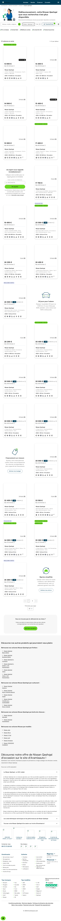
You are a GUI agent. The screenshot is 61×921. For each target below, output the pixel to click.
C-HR (37, 882)
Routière (25, 862)
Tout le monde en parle (9, 865)
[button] (33, 24)
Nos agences (6, 859)
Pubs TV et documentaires (10, 869)
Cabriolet (38, 859)
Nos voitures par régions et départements (40, 867)
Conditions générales (14, 903)
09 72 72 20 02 (7, 846)
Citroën (5, 887)
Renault (5, 882)
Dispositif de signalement (42, 905)
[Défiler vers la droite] (39, 24)
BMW (15, 891)
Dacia (4, 891)
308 (24, 887)
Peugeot (5, 884)
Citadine (25, 857)
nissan (20, 5)
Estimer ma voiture (46, 590)
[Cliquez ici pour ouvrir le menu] (58, 2)
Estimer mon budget (15, 471)
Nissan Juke (7, 730)
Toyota (16, 895)
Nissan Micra (7, 732)
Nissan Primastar (8, 740)
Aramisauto (4, 5)
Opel (4, 889)
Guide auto (39, 863)
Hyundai (16, 884)
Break (24, 864)
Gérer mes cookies (17, 905)
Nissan (5, 897)
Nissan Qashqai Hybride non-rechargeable (7, 700)
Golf (37, 887)
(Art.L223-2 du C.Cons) (17, 195)
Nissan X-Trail (7, 735)
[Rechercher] (19, 24)
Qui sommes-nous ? (8, 857)
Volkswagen (6, 893)
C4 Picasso (26, 893)
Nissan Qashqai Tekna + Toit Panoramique (7, 676)
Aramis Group (6, 871)
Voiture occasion (13, 5)
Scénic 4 (38, 893)
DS (15, 897)
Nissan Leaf (7, 738)
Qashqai (38, 895)
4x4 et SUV (39, 857)
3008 (24, 889)
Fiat (15, 882)
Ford (15, 889)
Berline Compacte (25, 859)
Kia (15, 887)
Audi (4, 895)
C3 (23, 891)
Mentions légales (27, 903)
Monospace (26, 866)
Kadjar (38, 889)
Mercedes (17, 893)
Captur (24, 895)
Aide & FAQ (6, 863)
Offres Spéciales (40, 861)
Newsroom (6, 867)
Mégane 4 (39, 891)
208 (24, 882)
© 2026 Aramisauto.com (30, 911)
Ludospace (26, 869)
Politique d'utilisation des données (43, 903)
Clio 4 (37, 884)
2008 (24, 884)
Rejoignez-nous (7, 861)
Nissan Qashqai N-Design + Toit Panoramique (8, 665)
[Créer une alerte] (3, 918)
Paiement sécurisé (28, 905)
